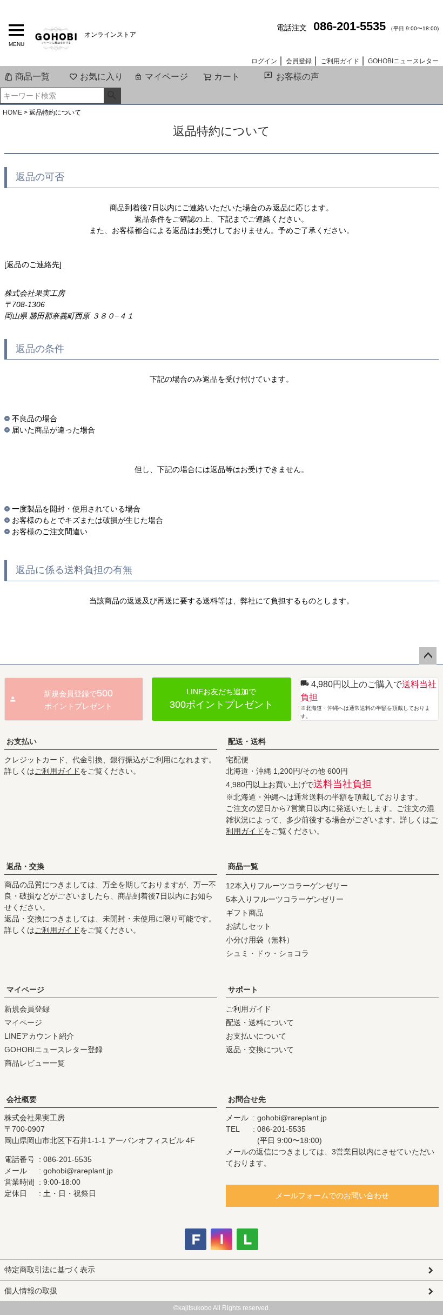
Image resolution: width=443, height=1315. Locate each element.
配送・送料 (247, 741)
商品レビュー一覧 (34, 1063)
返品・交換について (260, 1049)
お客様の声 (297, 76)
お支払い (21, 741)
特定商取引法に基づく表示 (49, 1269)
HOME (12, 112)
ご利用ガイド (339, 61)
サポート (243, 989)
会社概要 (21, 1099)
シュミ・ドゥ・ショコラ (267, 953)
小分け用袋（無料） (260, 939)
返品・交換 (25, 866)
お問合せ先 (247, 1099)
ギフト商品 (245, 912)
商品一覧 (32, 76)
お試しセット (248, 926)
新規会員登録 (27, 1009)
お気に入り (101, 76)
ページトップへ (428, 656)
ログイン (264, 61)
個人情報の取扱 (30, 1290)
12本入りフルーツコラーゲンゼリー (287, 885)
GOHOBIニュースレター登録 (53, 1049)
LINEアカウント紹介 (39, 1036)
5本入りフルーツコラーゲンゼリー (285, 899)
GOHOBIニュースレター (403, 61)
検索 (112, 95)
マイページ (166, 76)
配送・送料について (260, 1022)
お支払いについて (256, 1036)
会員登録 (299, 61)
